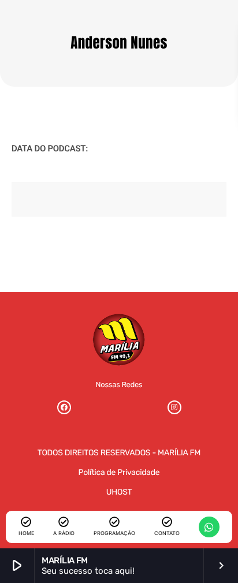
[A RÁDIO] (63, 522)
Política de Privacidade (119, 472)
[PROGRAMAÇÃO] (114, 522)
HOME (26, 533)
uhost (119, 492)
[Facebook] (64, 407)
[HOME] (26, 522)
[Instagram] (174, 407)
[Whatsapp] (209, 527)
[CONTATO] (167, 522)
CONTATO (167, 533)
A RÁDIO (64, 533)
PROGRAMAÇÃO (114, 533)
